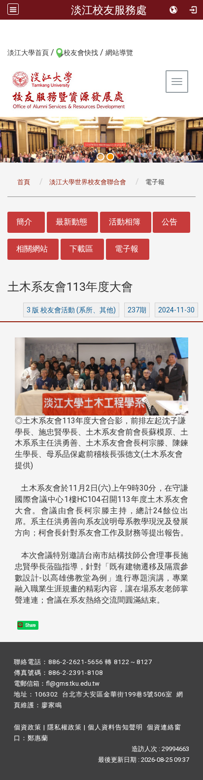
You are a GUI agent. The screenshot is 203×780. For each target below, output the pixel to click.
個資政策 (27, 727)
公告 (169, 221)
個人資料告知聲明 (115, 727)
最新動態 (71, 221)
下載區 (81, 248)
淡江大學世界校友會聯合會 (87, 182)
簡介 (24, 221)
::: (2, 52)
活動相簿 (124, 221)
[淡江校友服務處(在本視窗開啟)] (69, 89)
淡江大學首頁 (28, 52)
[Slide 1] (100, 157)
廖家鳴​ (51, 705)
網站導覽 (119, 52)
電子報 (126, 248)
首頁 (23, 182)
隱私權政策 (64, 727)
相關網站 (32, 248)
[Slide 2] (110, 157)
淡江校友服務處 (109, 9)
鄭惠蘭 (38, 738)
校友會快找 (81, 52)
